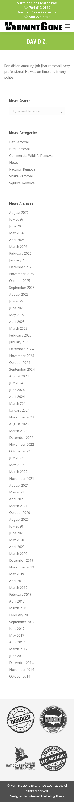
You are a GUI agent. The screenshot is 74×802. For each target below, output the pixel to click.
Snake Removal (21, 176)
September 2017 (22, 621)
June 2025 (16, 308)
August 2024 (19, 376)
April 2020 (17, 546)
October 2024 (19, 362)
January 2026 (19, 260)
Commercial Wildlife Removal (31, 155)
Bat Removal (19, 142)
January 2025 (19, 342)
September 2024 (22, 369)
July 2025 (16, 301)
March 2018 (18, 608)
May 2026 (16, 233)
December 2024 (21, 349)
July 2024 (16, 383)
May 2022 (16, 465)
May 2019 (16, 574)
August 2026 (19, 212)
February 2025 (20, 335)
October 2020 (19, 512)
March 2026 (18, 246)
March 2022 (18, 471)
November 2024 (21, 355)
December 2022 (21, 437)
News (13, 162)
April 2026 (17, 239)
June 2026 (16, 226)
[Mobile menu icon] (67, 26)
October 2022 (19, 451)
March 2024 (18, 403)
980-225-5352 (39, 16)
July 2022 (16, 458)
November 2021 (21, 478)
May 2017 (16, 635)
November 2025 (21, 274)
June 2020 (16, 533)
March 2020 (18, 553)
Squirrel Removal (22, 183)
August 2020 (19, 519)
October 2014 (19, 676)
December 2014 (21, 662)
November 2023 (21, 417)
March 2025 (18, 328)
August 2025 (19, 294)
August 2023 (19, 424)
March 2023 (18, 430)
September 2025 (22, 287)
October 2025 (19, 280)
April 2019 (17, 581)
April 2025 (17, 321)
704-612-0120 (39, 7)
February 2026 (20, 253)
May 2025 (16, 315)
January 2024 (19, 410)
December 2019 (21, 560)
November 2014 (21, 669)
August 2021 (19, 485)
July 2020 (16, 526)
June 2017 (16, 628)
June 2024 (16, 390)
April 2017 (17, 642)
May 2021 (16, 492)
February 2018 (20, 615)
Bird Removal (19, 149)
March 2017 (18, 649)
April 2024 (17, 396)
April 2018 (17, 601)
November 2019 (21, 567)
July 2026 (16, 219)
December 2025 (21, 267)
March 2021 (18, 506)
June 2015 (16, 656)
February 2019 (20, 594)
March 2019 (18, 587)
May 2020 (16, 540)
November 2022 (21, 444)
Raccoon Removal (22, 169)
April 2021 (17, 499)
